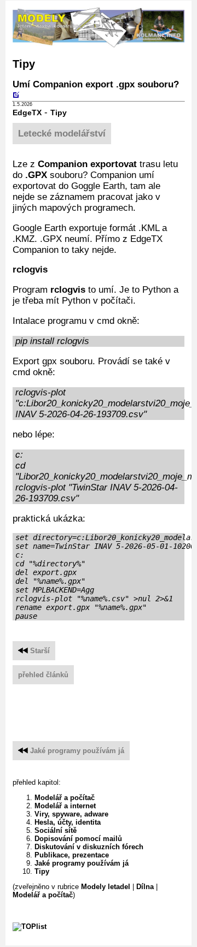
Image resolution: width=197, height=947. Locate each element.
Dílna (145, 887)
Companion (63, 164)
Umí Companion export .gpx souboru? (96, 84)
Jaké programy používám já (77, 751)
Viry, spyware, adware (71, 814)
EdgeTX (27, 113)
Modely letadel (105, 887)
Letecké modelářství (62, 133)
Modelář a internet (65, 806)
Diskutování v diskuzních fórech (88, 847)
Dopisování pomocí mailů (78, 838)
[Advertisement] (105, 708)
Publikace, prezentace (71, 855)
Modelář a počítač (64, 798)
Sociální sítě (55, 830)
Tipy (58, 113)
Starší (39, 651)
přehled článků (43, 675)
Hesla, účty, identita (67, 822)
